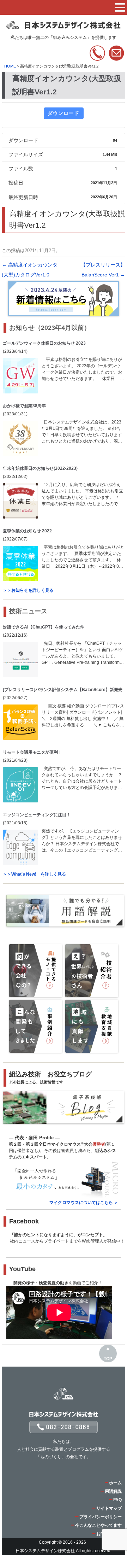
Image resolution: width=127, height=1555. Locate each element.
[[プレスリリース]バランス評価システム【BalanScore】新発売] (20, 722)
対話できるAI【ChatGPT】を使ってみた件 (43, 627)
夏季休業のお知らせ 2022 (27, 530)
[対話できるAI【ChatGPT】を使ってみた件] (20, 659)
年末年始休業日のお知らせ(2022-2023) (40, 468)
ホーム (115, 1482)
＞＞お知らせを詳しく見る (28, 590)
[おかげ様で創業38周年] (20, 438)
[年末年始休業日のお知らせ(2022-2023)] (20, 501)
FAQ (117, 1499)
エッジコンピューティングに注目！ (37, 814)
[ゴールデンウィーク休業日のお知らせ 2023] (20, 375)
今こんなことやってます (98, 1525)
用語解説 (113, 1491)
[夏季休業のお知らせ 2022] (20, 563)
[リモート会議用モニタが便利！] (20, 784)
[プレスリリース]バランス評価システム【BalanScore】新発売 (62, 689)
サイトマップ (109, 1508)
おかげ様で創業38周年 (24, 405)
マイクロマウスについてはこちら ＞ (83, 1202)
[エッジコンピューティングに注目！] (20, 847)
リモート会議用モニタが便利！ (32, 752)
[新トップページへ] (64, 26)
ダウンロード (63, 113)
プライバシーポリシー (100, 1516)
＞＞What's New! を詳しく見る (34, 874)
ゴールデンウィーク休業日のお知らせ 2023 (44, 343)
